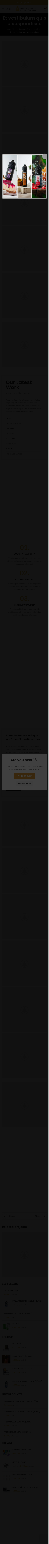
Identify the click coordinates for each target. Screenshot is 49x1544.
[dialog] (24, 176)
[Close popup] (44, 156)
